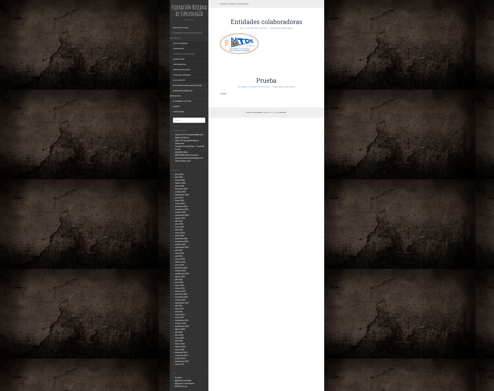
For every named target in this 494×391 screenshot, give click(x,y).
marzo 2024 (180, 233)
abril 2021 (179, 312)
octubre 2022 (180, 271)
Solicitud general (180, 43)
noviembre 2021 (181, 297)
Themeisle (282, 112)
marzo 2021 (180, 315)
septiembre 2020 (182, 326)
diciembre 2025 (181, 189)
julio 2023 (179, 250)
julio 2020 (179, 332)
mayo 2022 (179, 285)
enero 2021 (179, 317)
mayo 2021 (179, 309)
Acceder (178, 377)
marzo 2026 (180, 180)
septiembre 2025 (182, 195)
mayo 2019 (179, 364)
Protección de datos (181, 70)
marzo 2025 (180, 203)
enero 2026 (179, 186)
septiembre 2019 (182, 361)
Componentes (178, 49)
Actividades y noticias (182, 101)
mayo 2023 (179, 253)
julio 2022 (179, 279)
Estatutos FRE (179, 59)
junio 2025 (179, 198)
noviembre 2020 (181, 320)
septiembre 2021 (182, 303)
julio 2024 (179, 221)
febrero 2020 (180, 347)
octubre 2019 (180, 358)
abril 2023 (179, 256)
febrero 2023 (180, 262)
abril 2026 (179, 177)
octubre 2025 (180, 192)
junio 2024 (179, 224)
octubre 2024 (180, 212)
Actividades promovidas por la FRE (187, 85)
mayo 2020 (179, 338)
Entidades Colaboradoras (184, 54)
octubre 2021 (180, 300)
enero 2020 (179, 350)
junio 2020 (179, 335)
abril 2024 (179, 230)
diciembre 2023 (181, 239)
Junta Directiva (179, 64)
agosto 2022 (180, 277)
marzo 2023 (180, 259)
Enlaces (176, 106)
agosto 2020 (180, 329)
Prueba (266, 80)
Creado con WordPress (254, 112)
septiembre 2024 (182, 215)
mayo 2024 (179, 227)
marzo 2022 (180, 288)
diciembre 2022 (181, 268)
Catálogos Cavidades (182, 75)
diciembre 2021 (181, 294)
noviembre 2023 (181, 241)
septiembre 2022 (182, 274)
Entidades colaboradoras (266, 22)
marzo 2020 (180, 344)
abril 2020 (179, 341)
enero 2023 (179, 265)
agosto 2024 (180, 218)
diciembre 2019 (181, 352)
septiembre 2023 (182, 247)
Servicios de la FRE (180, 28)
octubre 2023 (180, 244)
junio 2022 (179, 282)
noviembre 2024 (181, 209)
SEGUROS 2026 (181, 152)
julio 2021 (179, 306)
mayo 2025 (179, 200)
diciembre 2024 (181, 206)
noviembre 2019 (181, 355)
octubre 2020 (180, 323)
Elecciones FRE (179, 80)
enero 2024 (179, 236)
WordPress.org (181, 386)
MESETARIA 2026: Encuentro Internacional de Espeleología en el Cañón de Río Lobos (189, 158)
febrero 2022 (180, 291)
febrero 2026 (180, 183)
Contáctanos (178, 112)
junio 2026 (179, 174)
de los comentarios (184, 383)
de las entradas (183, 380)
